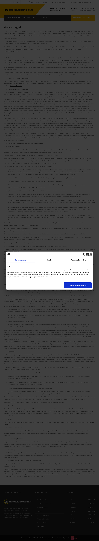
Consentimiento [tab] (20, 260)
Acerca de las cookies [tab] (78, 260)
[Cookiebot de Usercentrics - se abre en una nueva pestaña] (83, 254)
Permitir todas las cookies (77, 285)
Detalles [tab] (49, 260)
